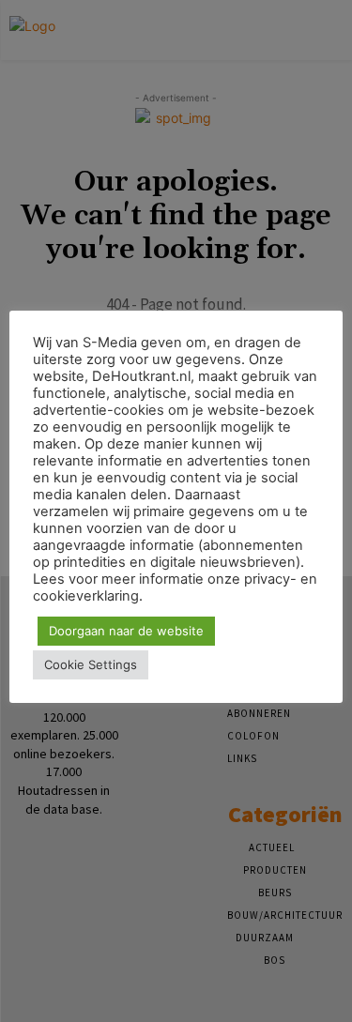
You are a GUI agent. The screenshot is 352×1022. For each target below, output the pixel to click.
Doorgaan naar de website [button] (126, 630)
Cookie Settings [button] (90, 664)
